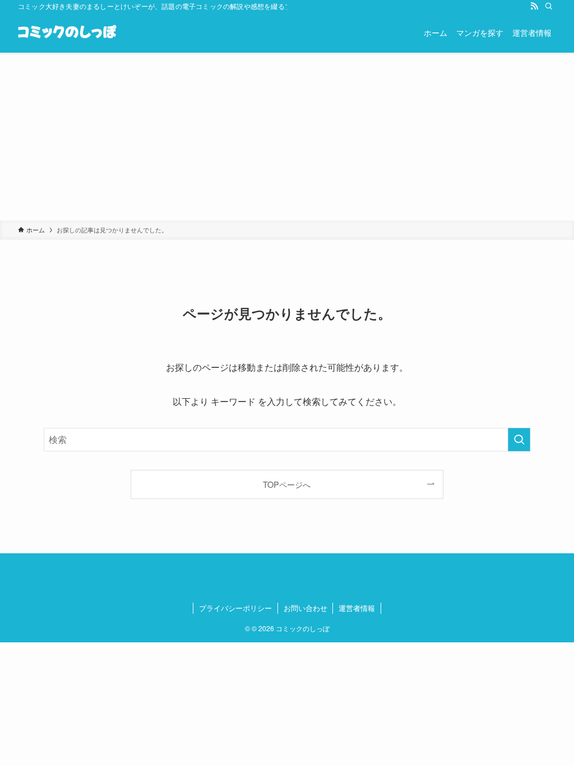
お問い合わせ (305, 608)
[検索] (548, 6)
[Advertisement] (287, 136)
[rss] (534, 6)
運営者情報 (357, 608)
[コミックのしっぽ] (67, 32)
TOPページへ (287, 484)
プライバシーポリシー (235, 608)
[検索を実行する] (519, 439)
